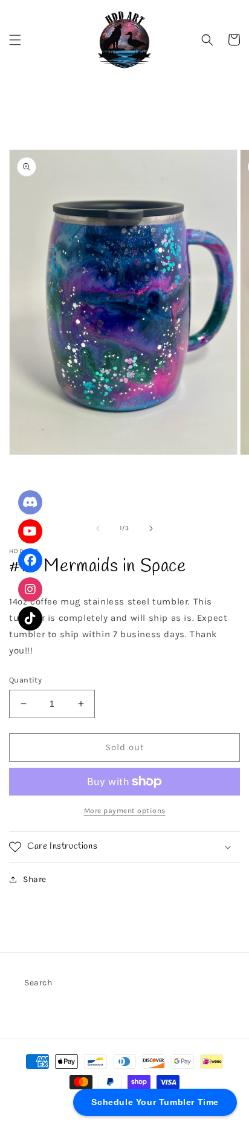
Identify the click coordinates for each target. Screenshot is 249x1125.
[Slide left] (98, 528)
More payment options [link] (125, 810)
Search (38, 982)
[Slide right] (151, 528)
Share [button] (35, 879)
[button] (15, 40)
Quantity (25, 679)
